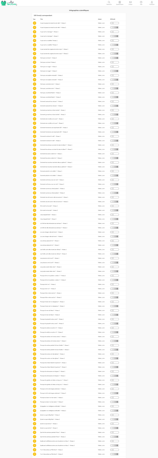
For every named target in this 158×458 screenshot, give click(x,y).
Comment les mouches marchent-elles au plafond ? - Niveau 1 (56, 162)
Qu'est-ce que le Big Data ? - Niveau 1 (50, 415)
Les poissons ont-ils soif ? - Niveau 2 (49, 262)
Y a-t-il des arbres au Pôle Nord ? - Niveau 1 (51, 450)
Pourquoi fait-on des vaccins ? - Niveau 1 (50, 293)
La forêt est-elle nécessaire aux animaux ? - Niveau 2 (53, 228)
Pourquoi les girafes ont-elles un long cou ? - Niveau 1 (54, 380)
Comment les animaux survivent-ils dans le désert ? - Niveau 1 (56, 145)
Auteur (100, 19)
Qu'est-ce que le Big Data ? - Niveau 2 (50, 419)
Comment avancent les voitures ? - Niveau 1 (51, 101)
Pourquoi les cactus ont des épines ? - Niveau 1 (52, 354)
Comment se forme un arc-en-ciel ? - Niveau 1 (52, 180)
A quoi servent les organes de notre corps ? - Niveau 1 (54, 49)
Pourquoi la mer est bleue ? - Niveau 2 (50, 315)
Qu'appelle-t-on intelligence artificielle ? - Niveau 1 (53, 406)
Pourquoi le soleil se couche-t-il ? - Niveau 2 (51, 332)
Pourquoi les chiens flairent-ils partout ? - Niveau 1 (53, 363)
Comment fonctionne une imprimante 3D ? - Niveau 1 (54, 127)
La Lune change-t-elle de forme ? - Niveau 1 (51, 232)
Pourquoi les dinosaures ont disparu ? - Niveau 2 (52, 376)
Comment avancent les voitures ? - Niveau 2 (51, 106)
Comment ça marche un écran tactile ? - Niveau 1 (52, 110)
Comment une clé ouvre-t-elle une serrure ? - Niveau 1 (54, 197)
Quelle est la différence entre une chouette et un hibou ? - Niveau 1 (57, 441)
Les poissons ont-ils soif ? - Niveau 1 (49, 258)
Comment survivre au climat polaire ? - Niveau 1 (52, 188)
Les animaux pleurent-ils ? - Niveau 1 (49, 241)
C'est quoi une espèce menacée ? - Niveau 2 (51, 80)
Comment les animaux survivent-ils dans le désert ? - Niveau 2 (56, 149)
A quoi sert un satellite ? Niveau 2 (48, 45)
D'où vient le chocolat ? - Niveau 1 (49, 206)
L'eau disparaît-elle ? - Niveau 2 (48, 219)
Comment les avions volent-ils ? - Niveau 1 (51, 154)
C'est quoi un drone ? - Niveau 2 (48, 58)
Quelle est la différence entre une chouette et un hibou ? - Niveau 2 (57, 445)
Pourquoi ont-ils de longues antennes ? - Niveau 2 (53, 393)
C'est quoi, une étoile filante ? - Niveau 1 (50, 93)
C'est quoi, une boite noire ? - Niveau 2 (50, 88)
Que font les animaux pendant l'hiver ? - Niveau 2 (52, 437)
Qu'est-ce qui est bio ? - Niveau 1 (48, 423)
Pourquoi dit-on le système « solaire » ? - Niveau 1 (53, 275)
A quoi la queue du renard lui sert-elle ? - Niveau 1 (53, 23)
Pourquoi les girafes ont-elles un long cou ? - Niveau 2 (54, 384)
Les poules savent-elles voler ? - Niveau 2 (50, 271)
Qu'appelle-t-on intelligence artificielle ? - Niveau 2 (53, 410)
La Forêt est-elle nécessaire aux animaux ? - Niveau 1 (53, 223)
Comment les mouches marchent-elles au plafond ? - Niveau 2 (56, 167)
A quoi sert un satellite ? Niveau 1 (48, 40)
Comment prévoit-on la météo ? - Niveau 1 (51, 171)
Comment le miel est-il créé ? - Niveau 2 (50, 140)
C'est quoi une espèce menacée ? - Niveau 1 (51, 75)
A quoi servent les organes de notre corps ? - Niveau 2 (54, 53)
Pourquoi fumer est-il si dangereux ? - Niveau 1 (52, 302)
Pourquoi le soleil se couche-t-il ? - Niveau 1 (51, 328)
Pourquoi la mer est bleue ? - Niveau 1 (50, 310)
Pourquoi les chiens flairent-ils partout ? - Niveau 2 (53, 367)
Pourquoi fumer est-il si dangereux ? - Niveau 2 (52, 306)
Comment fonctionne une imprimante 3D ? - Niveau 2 (54, 132)
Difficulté (112, 19)
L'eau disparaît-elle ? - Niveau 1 (48, 214)
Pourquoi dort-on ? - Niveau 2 (48, 289)
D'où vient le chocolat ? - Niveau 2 (49, 210)
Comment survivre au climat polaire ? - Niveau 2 (52, 193)
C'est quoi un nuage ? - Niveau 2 (48, 71)
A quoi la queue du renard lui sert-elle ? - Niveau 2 (53, 27)
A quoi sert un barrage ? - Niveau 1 (49, 32)
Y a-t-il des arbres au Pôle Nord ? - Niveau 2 (51, 454)
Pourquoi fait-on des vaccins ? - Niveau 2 (50, 297)
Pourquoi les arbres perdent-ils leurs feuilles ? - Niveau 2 (54, 349)
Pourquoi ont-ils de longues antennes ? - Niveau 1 (53, 389)
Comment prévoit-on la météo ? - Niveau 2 (51, 175)
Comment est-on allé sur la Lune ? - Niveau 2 (51, 123)
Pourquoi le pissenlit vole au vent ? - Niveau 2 (52, 323)
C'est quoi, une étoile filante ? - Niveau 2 (50, 97)
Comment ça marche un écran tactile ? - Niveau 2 (52, 114)
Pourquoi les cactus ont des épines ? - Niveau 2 (52, 358)
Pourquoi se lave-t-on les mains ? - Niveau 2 (51, 402)
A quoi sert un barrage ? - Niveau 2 (49, 36)
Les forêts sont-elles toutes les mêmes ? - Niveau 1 (53, 249)
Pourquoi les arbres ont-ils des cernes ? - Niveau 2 (53, 341)
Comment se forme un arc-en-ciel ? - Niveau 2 (52, 184)
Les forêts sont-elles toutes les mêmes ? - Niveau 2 (53, 254)
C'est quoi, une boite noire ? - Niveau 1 (50, 84)
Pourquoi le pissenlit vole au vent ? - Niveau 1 (52, 319)
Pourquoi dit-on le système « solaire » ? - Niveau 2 (53, 280)
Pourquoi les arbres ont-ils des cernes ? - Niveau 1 (53, 336)
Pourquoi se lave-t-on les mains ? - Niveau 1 (51, 397)
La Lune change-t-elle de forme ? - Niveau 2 (51, 236)
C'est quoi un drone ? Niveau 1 (48, 62)
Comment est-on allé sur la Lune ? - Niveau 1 (51, 119)
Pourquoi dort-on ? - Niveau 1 (48, 284)
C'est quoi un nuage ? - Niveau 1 (48, 66)
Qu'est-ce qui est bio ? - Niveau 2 (48, 428)
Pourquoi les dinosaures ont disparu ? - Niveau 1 (52, 371)
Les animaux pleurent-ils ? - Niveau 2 (49, 245)
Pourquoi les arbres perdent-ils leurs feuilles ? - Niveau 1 (54, 345)
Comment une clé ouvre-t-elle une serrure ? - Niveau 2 (54, 201)
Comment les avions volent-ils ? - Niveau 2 (51, 158)
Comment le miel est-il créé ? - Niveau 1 (50, 136)
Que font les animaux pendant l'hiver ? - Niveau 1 (52, 432)
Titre (41, 19)
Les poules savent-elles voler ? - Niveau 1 (50, 267)
